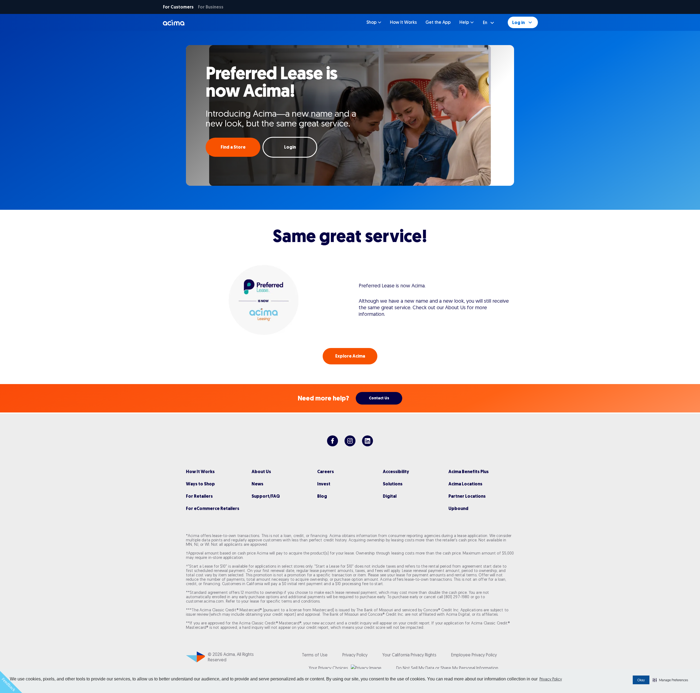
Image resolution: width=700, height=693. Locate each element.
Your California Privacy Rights (409, 654)
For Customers (178, 7)
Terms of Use (315, 654)
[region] (350, 115)
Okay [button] (641, 680)
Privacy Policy (550, 679)
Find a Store (233, 147)
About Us (455, 307)
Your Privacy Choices (328, 668)
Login (290, 147)
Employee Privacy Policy (474, 654)
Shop (371, 22)
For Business (210, 7)
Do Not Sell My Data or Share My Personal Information (447, 668)
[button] (670, 680)
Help (464, 22)
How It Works (403, 22)
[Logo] (174, 22)
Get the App (438, 22)
